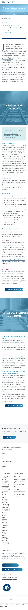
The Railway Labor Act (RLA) (11, 25)
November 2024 (5, 486)
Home (3, 456)
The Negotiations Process (10, 30)
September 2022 (6, 529)
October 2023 (5, 507)
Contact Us (9, 437)
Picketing (4, 466)
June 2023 (4, 514)
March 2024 (4, 499)
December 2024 (5, 484)
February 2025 (5, 481)
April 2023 (4, 517)
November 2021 (5, 544)
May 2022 (4, 535)
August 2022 (5, 530)
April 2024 (4, 497)
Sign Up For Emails (10, 565)
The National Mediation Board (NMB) (13, 28)
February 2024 (5, 501)
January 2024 (5, 502)
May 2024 (4, 496)
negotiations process (7, 76)
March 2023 (4, 519)
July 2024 (4, 492)
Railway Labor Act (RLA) (18, 55)
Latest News (17, 476)
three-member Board (19, 357)
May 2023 (4, 515)
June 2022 (4, 534)
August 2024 (5, 491)
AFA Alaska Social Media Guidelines (10, 577)
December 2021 (5, 542)
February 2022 (5, 539)
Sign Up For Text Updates (12, 570)
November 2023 (5, 506)
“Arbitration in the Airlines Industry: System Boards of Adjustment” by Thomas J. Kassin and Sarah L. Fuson (13, 259)
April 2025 (4, 477)
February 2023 (5, 520)
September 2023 (6, 509)
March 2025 (4, 479)
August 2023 (5, 510)
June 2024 (4, 494)
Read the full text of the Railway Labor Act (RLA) (15, 289)
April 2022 (4, 537)
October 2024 (5, 487)
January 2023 (5, 522)
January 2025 (5, 482)
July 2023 (4, 512)
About (3, 458)
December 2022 (5, 524)
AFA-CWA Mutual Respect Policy (9, 579)
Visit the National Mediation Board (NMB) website (15, 406)
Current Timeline (8, 32)
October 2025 (5, 476)
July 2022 (4, 532)
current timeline (14, 79)
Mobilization (16, 477)
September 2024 (6, 489)
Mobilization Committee (7, 464)
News (3, 469)
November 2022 (5, 525)
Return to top (8, 606)
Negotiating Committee (7, 461)
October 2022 (5, 527)
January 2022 (5, 540)
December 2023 (5, 504)
